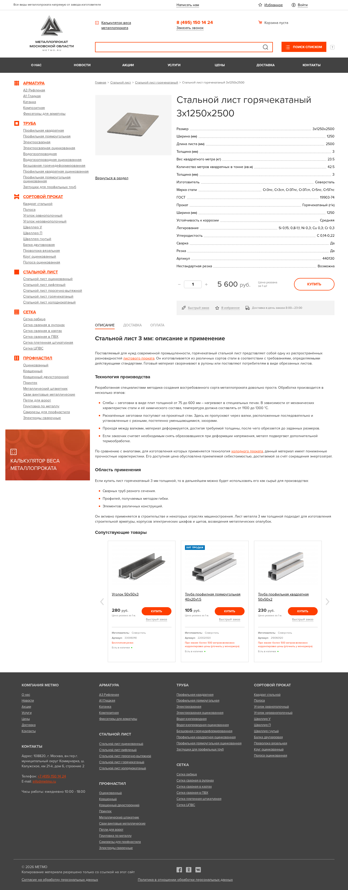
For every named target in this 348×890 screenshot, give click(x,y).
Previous (102, 601)
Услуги (174, 65)
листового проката (138, 358)
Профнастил (112, 783)
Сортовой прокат (272, 685)
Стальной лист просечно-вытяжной (125, 756)
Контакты (311, 65)
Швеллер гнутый (266, 731)
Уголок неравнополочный (273, 713)
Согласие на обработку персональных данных (60, 880)
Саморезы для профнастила (120, 842)
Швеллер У (262, 719)
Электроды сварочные (116, 848)
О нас (36, 65)
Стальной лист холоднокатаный (122, 768)
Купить (314, 284)
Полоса (259, 701)
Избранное (273, 5)
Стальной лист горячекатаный (156, 82)
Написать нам (188, 5)
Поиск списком (307, 47)
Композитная (109, 713)
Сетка (183, 764)
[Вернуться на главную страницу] (52, 50)
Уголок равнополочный (271, 707)
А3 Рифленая (109, 695)
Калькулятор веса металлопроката (116, 25)
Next (327, 601)
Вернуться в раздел (111, 178)
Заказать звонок (190, 28)
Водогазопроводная (192, 719)
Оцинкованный (110, 793)
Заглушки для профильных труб (200, 749)
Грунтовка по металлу (115, 836)
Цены (220, 65)
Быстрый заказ (198, 308)
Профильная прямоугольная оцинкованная (209, 743)
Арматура (109, 685)
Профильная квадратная (195, 695)
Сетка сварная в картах (194, 787)
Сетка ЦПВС (186, 805)
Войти (303, 5)
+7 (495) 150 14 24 (52, 776)
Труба (183, 685)
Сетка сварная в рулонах (195, 780)
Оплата (157, 325)
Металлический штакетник (119, 817)
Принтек (105, 811)
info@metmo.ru (44, 781)
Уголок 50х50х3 (125, 594)
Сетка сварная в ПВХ (192, 793)
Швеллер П (262, 725)
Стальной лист (120, 82)
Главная (100, 82)
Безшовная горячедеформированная (204, 731)
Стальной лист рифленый (118, 750)
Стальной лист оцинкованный (121, 744)
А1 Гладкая (107, 701)
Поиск (265, 47)
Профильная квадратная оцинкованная (206, 737)
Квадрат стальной (267, 695)
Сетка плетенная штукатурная (199, 799)
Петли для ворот (111, 830)
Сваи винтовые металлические (122, 824)
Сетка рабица (187, 774)
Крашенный (108, 799)
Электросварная (189, 707)
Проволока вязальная (270, 743)
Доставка (266, 65)
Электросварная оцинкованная (200, 713)
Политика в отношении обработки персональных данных (185, 880)
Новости (82, 65)
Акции (128, 65)
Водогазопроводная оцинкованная (203, 725)
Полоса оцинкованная (270, 756)
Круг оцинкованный (269, 749)
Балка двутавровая (268, 737)
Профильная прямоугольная (198, 701)
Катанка (105, 707)
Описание (105, 325)
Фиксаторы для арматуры (118, 719)
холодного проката (247, 451)
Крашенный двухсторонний (119, 805)
